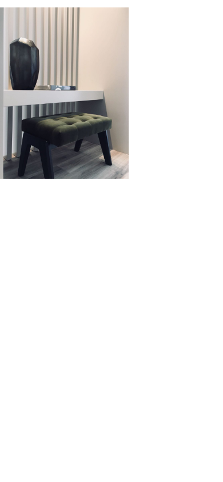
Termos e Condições (55, 225)
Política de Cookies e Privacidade (153, 225)
